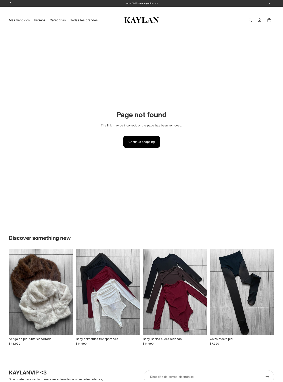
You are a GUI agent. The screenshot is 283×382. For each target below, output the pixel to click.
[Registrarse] (267, 376)
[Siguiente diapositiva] (66, 292)
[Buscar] (250, 20)
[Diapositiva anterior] (15, 292)
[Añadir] (267, 328)
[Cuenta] (259, 20)
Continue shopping (141, 141)
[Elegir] (66, 328)
